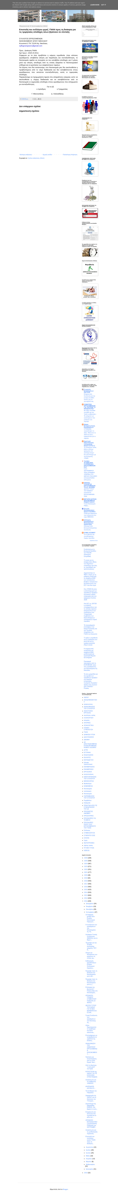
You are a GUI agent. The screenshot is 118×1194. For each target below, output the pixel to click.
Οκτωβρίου (90, 909)
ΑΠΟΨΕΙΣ (87, 723)
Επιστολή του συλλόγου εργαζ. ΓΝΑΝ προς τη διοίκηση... (90, 1140)
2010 (86, 1173)
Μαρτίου (89, 1161)
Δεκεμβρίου (90, 903)
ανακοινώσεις (88, 704)
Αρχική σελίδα (47, 154)
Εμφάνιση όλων (94, 540)
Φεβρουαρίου (90, 1164)
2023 (86, 866)
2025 (86, 861)
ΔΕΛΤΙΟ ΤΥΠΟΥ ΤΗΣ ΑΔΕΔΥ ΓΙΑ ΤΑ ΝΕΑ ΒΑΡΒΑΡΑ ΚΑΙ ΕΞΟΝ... (91, 1009)
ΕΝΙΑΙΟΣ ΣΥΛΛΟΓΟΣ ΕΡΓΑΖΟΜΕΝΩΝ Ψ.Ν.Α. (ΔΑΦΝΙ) (89, 485)
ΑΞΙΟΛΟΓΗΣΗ (88, 718)
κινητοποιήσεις (89, 774)
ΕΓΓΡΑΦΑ (87, 752)
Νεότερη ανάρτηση (26, 154)
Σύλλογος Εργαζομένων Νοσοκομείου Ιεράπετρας (89, 522)
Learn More (94, 5)
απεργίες (87, 720)
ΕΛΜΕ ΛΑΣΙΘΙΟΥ (89, 532)
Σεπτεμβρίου (90, 912)
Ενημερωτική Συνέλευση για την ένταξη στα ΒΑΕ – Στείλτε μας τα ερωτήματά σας (89, 397)
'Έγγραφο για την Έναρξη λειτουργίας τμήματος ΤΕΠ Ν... (91, 946)
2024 (86, 863)
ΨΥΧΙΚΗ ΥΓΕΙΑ (89, 848)
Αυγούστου (90, 1147)
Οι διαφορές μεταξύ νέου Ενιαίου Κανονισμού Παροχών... (90, 918)
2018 (86, 881)
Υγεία (85, 840)
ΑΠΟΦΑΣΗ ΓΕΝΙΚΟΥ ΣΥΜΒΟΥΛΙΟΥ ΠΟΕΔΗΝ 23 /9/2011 (91, 999)
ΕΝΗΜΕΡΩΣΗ (88, 769)
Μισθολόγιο (87, 783)
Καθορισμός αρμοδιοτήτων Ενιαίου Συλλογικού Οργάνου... (91, 964)
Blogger (65, 1189)
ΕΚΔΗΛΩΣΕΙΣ (88, 755)
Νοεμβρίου (89, 906)
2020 (86, 875)
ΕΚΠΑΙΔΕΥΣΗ (88, 760)
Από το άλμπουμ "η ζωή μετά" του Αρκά (91, 1067)
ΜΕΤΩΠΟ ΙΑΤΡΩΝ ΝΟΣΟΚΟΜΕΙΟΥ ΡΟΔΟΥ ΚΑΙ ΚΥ (90, 500)
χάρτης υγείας (88, 845)
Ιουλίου (88, 1150)
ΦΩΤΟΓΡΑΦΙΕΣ (89, 843)
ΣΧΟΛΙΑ (86, 838)
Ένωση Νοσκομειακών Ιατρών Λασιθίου (89, 510)
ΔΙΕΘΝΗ (87, 739)
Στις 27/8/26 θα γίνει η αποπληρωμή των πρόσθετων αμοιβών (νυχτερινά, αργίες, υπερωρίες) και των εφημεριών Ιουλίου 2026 (90, 594)
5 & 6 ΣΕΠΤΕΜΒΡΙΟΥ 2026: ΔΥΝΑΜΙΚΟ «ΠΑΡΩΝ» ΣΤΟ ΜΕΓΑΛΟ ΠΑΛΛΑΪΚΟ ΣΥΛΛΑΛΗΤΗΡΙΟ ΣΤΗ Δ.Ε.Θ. (90, 474)
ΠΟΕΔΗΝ (87, 803)
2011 (86, 901)
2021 (86, 872)
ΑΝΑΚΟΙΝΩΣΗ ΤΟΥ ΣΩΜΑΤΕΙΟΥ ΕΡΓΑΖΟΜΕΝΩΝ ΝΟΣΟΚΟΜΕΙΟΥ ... (91, 1049)
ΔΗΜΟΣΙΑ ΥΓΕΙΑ (89, 734)
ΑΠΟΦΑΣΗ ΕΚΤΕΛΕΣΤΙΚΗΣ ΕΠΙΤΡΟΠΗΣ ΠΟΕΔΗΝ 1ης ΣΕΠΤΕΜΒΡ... (91, 1123)
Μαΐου (88, 1156)
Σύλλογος (87, 830)
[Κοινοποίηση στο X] (37, 99)
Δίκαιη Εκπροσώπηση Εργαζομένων (89, 426)
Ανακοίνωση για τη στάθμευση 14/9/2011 (91, 1081)
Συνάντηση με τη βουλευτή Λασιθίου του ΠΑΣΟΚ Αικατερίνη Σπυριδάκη (90, 553)
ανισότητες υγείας (89, 715)
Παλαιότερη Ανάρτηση (70, 154)
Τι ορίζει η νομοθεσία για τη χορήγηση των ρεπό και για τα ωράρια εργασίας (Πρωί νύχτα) (90, 641)
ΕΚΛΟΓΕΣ (87, 757)
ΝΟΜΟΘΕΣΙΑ (88, 786)
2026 (86, 858)
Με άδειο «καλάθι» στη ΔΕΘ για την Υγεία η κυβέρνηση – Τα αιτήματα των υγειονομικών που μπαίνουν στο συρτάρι (90, 416)
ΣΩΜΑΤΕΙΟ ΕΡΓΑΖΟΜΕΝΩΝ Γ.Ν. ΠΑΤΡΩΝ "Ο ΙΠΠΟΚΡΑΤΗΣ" (89, 407)
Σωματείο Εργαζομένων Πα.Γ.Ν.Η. (89, 391)
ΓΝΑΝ (86, 732)
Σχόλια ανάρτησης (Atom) (36, 158)
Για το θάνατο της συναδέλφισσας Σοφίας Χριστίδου (89, 536)
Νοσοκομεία (88, 788)
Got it (103, 5)
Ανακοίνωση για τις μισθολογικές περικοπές (92, 1131)
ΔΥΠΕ (86, 750)
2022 (86, 869)
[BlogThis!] (35, 99)
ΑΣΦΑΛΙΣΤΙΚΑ (89, 725)
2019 (86, 878)
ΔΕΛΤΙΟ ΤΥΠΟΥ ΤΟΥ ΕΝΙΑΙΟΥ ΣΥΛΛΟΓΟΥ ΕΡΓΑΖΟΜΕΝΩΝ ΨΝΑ (89, 492)
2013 (86, 895)
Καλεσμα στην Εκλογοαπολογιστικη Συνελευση (90, 528)
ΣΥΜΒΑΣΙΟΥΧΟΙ (89, 833)
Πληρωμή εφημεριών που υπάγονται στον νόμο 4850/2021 (90, 515)
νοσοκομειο (87, 791)
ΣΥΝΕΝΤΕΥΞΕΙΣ (89, 835)
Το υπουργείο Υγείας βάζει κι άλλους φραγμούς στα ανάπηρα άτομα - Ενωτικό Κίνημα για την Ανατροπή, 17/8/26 (90, 453)
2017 (86, 884)
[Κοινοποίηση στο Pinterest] (40, 99)
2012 (86, 898)
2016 (86, 886)
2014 (86, 892)
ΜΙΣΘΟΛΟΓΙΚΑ (89, 781)
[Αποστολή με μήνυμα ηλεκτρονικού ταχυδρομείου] (33, 99)
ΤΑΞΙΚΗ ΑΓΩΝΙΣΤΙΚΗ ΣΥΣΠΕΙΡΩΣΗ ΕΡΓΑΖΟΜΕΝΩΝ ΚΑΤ (89, 464)
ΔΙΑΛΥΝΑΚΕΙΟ (89, 737)
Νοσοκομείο (88, 793)
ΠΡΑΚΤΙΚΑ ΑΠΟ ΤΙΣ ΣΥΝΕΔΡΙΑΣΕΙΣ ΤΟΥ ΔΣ (90, 807)
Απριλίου (89, 1158)
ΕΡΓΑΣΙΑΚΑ (88, 772)
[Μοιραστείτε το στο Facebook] (39, 99)
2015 (86, 889)
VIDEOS (86, 850)
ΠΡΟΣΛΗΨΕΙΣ (89, 816)
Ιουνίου (88, 1153)
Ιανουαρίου (90, 1169)
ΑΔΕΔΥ (86, 697)
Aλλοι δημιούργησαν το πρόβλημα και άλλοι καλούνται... (91, 1029)
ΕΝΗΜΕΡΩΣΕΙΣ (89, 767)
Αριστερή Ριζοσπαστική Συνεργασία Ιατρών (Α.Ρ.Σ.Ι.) (89, 443)
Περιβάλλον (87, 800)
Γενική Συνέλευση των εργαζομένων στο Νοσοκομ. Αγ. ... (91, 1019)
